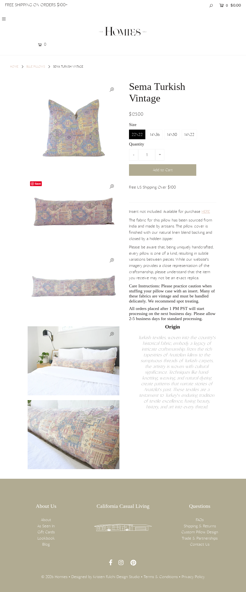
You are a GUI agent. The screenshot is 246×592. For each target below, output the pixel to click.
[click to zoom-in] (111, 89)
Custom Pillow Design (199, 532)
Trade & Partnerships (200, 538)
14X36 (155, 134)
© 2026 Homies (54, 576)
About (46, 519)
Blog (46, 544)
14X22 (189, 134)
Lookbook (46, 538)
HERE (206, 211)
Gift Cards (46, 532)
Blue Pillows (35, 66)
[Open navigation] (24, 19)
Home (14, 66)
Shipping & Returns (200, 526)
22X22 (137, 134)
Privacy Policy (193, 576)
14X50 (172, 134)
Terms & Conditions (161, 576)
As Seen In (46, 526)
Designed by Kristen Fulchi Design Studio (105, 576)
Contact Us (199, 544)
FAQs (200, 519)
